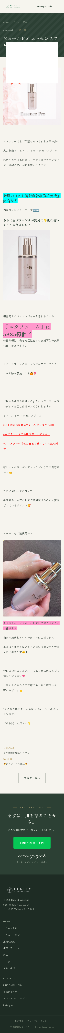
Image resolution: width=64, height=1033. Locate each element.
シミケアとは (10, 928)
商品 (5, 954)
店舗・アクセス (11, 948)
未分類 (22, 29)
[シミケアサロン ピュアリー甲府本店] (13, 6)
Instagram (8, 1005)
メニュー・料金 (11, 934)
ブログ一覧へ (32, 778)
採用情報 (19, 1020)
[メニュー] (57, 6)
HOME (6, 22)
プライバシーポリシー (38, 1020)
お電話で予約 (10, 991)
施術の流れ (9, 941)
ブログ (16, 22)
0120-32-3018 (44, 6)
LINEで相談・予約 (32, 843)
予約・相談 (9, 968)
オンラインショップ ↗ (15, 998)
